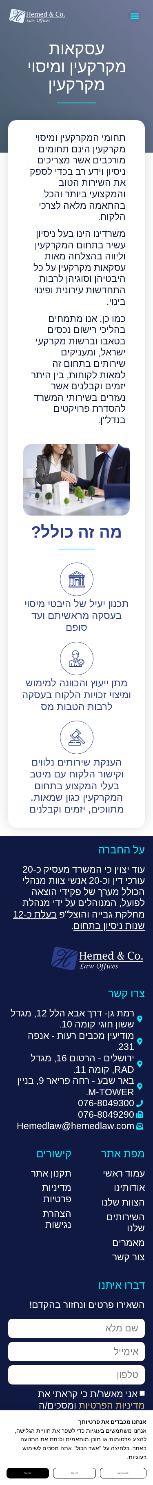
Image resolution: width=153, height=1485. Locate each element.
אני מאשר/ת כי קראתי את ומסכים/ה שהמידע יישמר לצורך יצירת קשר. (80, 1405)
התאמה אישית (123, 1473)
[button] (134, 16)
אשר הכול (27, 1473)
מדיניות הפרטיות (112, 1405)
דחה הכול (74, 1473)
